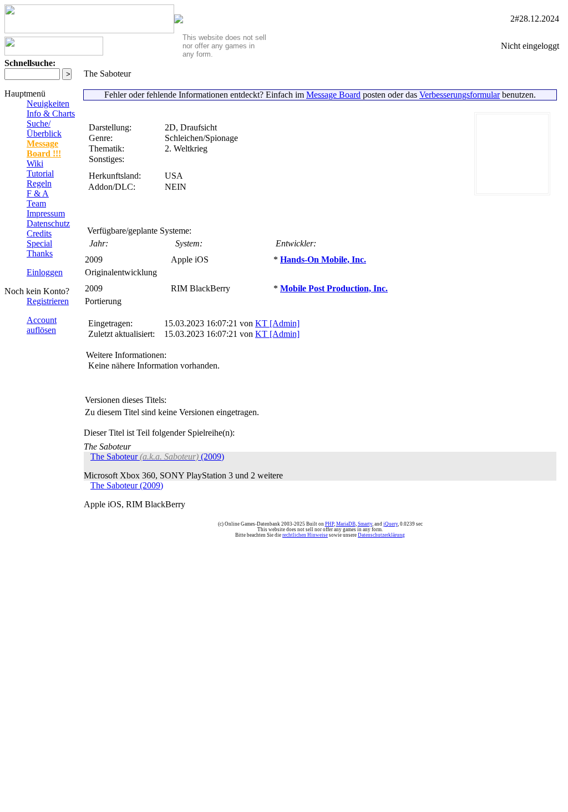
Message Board (333, 94)
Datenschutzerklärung (381, 535)
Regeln (39, 183)
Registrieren (48, 301)
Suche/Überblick (44, 128)
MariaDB (346, 524)
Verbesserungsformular (459, 94)
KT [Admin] (277, 323)
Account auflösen (42, 325)
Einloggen (45, 272)
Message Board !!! (44, 148)
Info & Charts (51, 113)
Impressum (46, 213)
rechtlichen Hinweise (305, 535)
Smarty (365, 524)
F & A (38, 193)
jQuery (390, 524)
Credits (39, 233)
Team (36, 203)
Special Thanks (40, 248)
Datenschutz (48, 223)
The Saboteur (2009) (157, 456)
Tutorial (40, 173)
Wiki (35, 163)
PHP (329, 524)
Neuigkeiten (48, 103)
